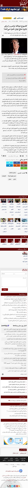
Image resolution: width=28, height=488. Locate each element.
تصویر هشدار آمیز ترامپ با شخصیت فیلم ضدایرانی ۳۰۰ (15, 296)
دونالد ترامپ (16, 54)
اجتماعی (17, 460)
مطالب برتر (23, 237)
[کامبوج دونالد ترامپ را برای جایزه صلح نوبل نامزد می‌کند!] (9, 165)
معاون (10, 179)
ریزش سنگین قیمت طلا (21, 312)
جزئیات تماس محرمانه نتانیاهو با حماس (17, 384)
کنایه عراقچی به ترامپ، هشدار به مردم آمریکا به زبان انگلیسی (14, 305)
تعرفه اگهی (14, 466)
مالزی (14, 179)
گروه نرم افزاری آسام (10, 480)
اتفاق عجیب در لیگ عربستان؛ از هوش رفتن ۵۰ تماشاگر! (15, 303)
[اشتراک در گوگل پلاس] (24, 162)
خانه (6, 21)
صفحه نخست (23, 458)
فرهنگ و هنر (10, 460)
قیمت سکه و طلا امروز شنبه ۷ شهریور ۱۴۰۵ (17, 430)
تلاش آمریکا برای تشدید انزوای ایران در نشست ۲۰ (16, 411)
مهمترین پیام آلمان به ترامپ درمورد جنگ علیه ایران (14, 392)
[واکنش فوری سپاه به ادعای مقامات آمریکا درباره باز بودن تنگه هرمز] (24, 220)
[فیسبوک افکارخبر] (15, 486)
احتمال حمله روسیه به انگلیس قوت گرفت (16, 382)
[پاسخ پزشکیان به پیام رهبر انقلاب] (10, 220)
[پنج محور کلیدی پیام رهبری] (17, 220)
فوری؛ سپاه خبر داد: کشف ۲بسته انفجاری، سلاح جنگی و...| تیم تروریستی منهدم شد (14, 315)
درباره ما (24, 464)
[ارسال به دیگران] (3, 156)
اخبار (26, 244)
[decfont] (20, 156)
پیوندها (6, 464)
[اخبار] (24, 241)
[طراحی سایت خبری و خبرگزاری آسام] (20, 471)
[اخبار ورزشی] (17, 241)
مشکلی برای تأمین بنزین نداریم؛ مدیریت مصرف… (24, 209)
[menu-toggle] (2, 5)
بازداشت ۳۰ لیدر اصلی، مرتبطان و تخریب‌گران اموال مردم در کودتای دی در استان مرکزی (14, 433)
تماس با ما (12, 464)
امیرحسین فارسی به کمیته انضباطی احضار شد (17, 321)
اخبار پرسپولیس (23, 453)
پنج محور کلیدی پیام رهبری (18, 226)
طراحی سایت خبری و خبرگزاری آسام (12, 471)
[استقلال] (10, 241)
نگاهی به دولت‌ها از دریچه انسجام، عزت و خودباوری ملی (15, 424)
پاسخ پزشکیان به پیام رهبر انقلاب (10, 226)
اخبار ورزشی (17, 244)
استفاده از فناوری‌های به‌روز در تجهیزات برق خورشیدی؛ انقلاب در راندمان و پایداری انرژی (15, 300)
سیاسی (2, 21)
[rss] (19, 486)
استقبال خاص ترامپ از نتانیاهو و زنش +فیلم (15, 75)
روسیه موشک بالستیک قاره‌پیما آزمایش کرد (18, 416)
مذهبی (4, 460)
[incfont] (22, 156)
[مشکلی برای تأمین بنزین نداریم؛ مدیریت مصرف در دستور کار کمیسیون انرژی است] (24, 201)
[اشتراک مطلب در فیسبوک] (16, 162)
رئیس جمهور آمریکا (12, 176)
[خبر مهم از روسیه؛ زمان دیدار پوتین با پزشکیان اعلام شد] (3, 201)
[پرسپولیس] (3, 241)
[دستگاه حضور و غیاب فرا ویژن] (15, 444)
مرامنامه (18, 464)
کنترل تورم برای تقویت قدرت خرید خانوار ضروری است (15, 426)
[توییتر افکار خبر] (12, 486)
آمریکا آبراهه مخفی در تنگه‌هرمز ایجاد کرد (16, 390)
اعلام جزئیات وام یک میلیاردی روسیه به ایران (17, 310)
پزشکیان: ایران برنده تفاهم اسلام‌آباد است (11, 209)
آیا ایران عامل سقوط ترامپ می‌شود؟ (19, 400)
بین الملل (23, 460)
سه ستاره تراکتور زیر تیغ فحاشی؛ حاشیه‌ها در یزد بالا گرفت (14, 318)
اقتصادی (6, 458)
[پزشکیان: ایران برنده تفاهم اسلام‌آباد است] (10, 201)
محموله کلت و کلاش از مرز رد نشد (19, 307)
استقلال (11, 244)
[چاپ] (5, 156)
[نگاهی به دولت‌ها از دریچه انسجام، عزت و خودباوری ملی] (17, 201)
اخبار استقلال (15, 453)
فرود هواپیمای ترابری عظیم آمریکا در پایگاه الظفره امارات (13, 387)
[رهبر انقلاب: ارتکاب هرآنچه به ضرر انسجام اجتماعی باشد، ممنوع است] (3, 220)
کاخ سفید (4, 176)
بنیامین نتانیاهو (12, 173)
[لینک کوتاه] (2, 156)
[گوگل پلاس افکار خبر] (17, 486)
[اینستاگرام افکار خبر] (10, 486)
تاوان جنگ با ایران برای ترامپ (20, 413)
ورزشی (11, 458)
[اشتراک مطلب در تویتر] (9, 162)
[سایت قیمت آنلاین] (14, 18)
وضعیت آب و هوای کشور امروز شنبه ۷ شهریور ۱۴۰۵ (16, 428)
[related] (3, 35)
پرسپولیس (4, 244)
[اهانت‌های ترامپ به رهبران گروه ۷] (24, 253)
